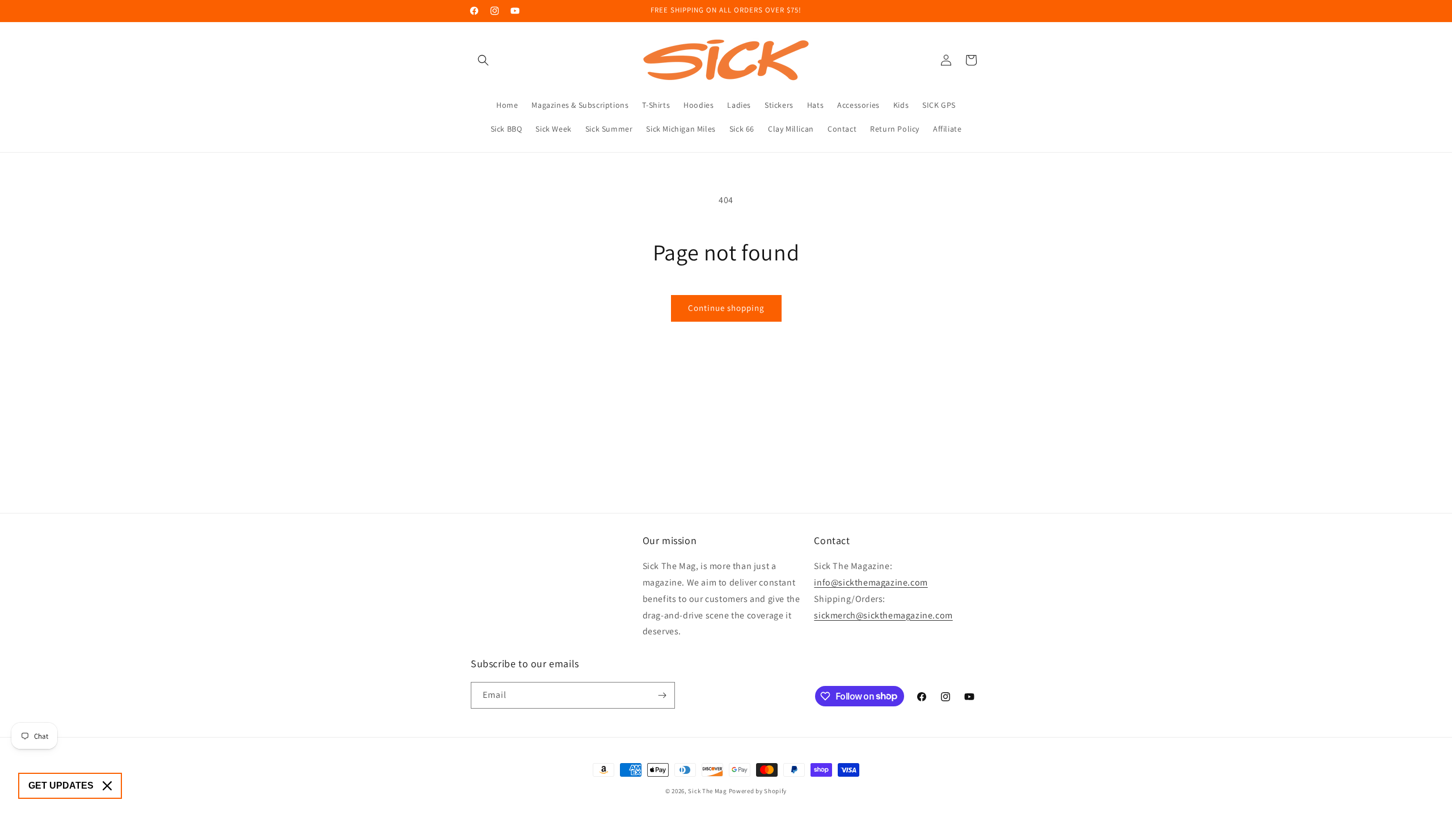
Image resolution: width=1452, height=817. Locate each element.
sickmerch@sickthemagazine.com (883, 615)
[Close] (107, 785)
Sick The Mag (707, 791)
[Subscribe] (661, 695)
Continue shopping (726, 307)
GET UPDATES (61, 785)
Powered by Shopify (758, 791)
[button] (483, 60)
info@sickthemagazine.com (870, 582)
